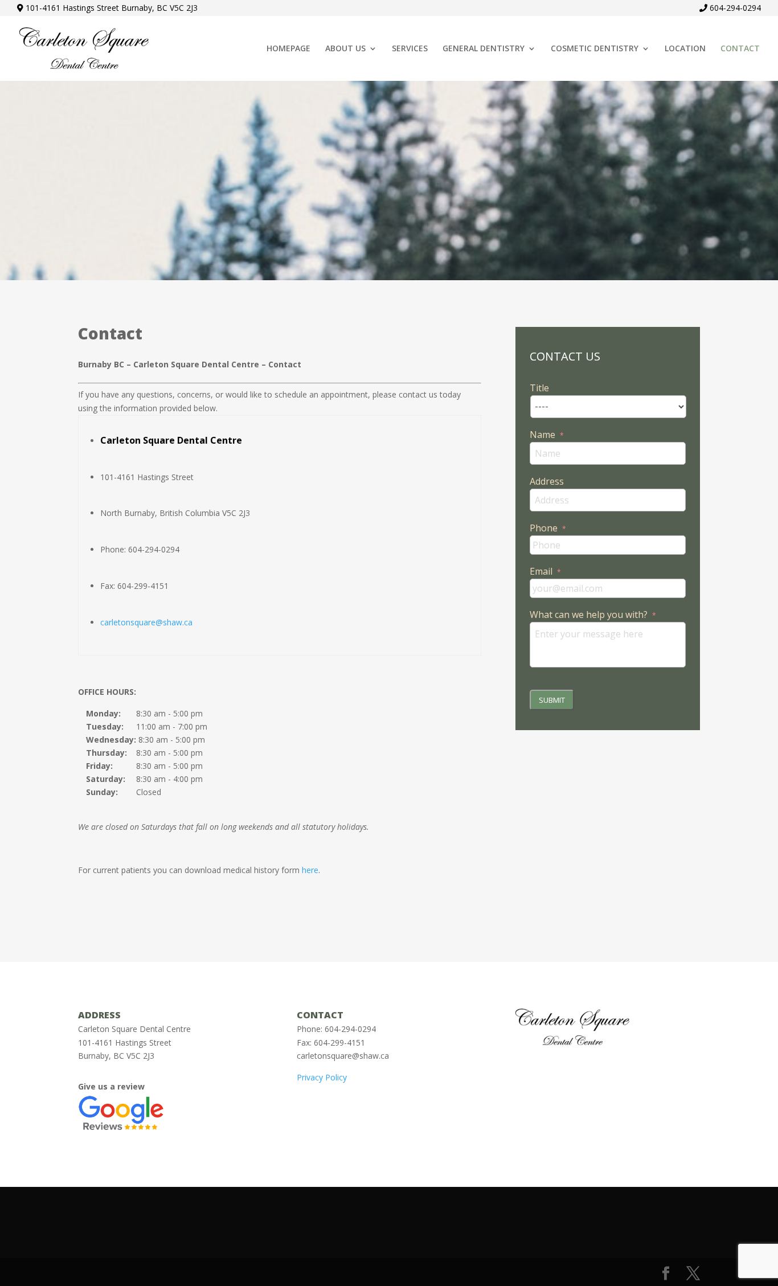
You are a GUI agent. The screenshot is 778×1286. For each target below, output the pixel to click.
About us (345, 49)
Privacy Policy (322, 1077)
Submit (552, 700)
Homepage (288, 49)
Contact (740, 49)
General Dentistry (484, 49)
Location (685, 49)
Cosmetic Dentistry (594, 49)
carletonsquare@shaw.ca (146, 622)
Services (410, 49)
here (310, 870)
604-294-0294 (735, 7)
